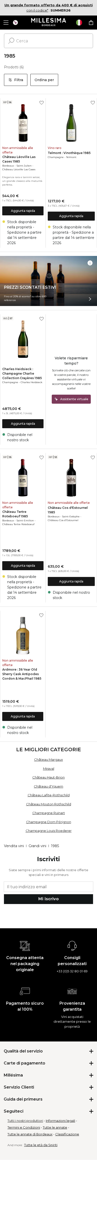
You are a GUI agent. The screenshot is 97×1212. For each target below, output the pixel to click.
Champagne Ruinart (48, 813)
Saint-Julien (24, 165)
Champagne (56, 157)
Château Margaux (48, 760)
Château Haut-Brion (48, 777)
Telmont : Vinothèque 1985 (69, 153)
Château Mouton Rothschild (48, 804)
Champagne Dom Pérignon (48, 822)
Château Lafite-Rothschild (49, 795)
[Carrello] (91, 23)
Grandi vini (37, 846)
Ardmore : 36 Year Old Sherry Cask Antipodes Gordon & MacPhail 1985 (21, 674)
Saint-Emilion (25, 520)
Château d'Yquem (48, 786)
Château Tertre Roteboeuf (18, 524)
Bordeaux (8, 165)
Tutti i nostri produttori (25, 1121)
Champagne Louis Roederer (49, 831)
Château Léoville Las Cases (18, 169)
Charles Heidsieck (31, 382)
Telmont (71, 157)
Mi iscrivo (48, 898)
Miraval (48, 769)
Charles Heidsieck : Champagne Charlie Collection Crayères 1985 (22, 373)
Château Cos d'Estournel (63, 520)
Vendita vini (14, 846)
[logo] (48, 23)
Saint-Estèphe (71, 516)
